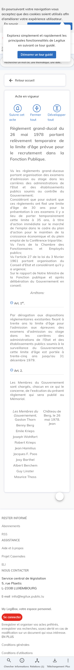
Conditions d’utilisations (17, 653)
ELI (4, 564)
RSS (4, 534)
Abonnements (11, 526)
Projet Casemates (13, 556)
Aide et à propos (12, 548)
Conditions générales (15, 645)
